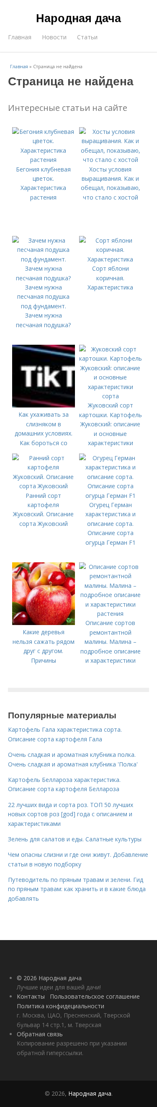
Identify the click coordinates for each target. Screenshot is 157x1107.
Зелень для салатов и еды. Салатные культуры (75, 839)
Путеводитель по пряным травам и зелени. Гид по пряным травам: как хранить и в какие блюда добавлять (77, 889)
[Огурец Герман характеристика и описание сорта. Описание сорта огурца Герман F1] (110, 496)
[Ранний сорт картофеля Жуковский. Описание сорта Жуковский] (43, 486)
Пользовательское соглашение (95, 996)
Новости (54, 37)
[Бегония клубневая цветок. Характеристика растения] (43, 160)
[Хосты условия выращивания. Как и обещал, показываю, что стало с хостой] (110, 160)
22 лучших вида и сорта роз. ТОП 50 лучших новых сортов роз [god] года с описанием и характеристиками (70, 814)
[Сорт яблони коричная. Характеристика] (110, 259)
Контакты (31, 996)
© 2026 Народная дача (49, 978)
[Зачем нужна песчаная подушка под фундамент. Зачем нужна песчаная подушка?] (43, 278)
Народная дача (78, 18)
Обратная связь (40, 1034)
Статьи (87, 37)
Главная (19, 37)
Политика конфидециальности (60, 1006)
